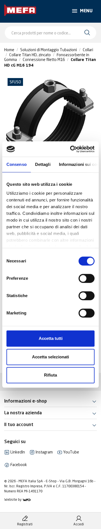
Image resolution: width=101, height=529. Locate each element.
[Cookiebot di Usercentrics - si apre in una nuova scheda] (71, 149)
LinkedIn (17, 452)
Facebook (18, 464)
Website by (13, 499)
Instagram (44, 452)
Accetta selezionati (50, 356)
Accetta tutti (51, 338)
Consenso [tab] (16, 164)
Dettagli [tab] (42, 164)
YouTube (70, 452)
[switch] (87, 278)
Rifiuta (50, 375)
